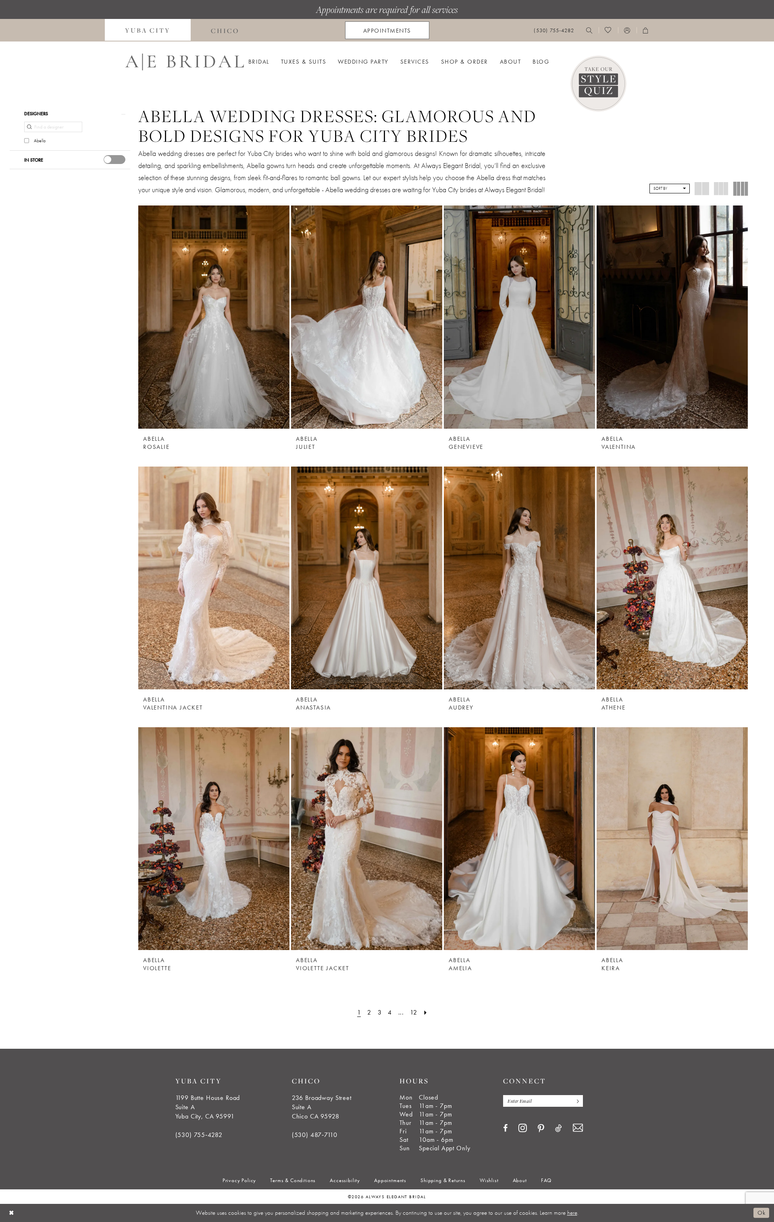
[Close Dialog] (12, 1213)
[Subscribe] (576, 1101)
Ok (761, 1213)
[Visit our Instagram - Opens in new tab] (522, 1128)
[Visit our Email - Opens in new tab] (578, 1128)
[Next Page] (426, 1012)
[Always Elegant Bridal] (184, 62)
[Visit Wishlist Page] (608, 30)
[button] (627, 30)
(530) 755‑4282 (199, 1135)
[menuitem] (148, 30)
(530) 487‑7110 (314, 1135)
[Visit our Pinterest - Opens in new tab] (541, 1128)
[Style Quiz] (598, 84)
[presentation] (114, 159)
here (572, 1213)
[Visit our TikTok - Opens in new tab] (558, 1128)
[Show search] (589, 30)
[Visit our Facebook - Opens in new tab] (505, 1128)
